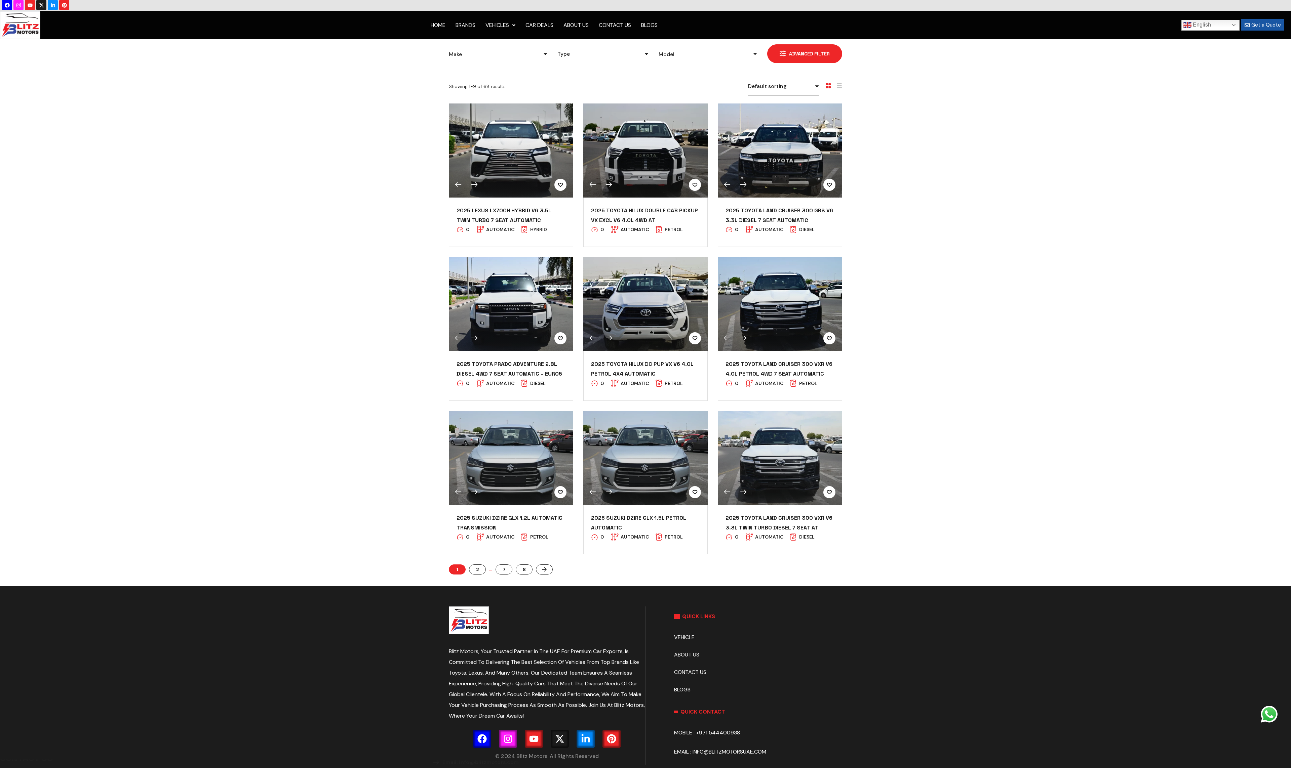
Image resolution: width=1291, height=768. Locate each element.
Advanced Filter (809, 54)
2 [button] (477, 569)
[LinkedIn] (53, 5)
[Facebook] (7, 5)
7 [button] (504, 569)
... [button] (490, 569)
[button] (544, 569)
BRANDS (465, 25)
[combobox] (498, 54)
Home (438, 25)
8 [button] (524, 569)
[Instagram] (18, 5)
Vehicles (497, 25)
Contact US (615, 25)
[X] (41, 5)
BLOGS (649, 25)
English (1201, 25)
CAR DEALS (539, 25)
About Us (576, 25)
